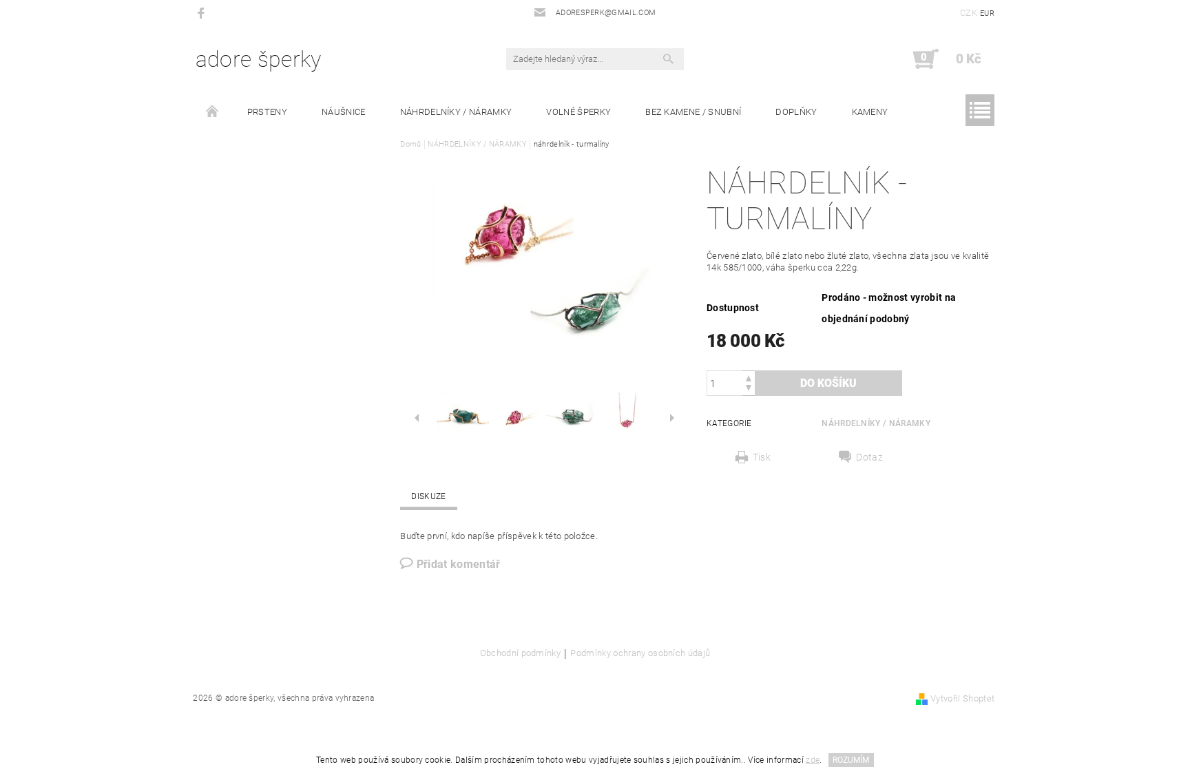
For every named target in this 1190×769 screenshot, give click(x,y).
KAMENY (870, 112)
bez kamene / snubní (693, 112)
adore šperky (259, 59)
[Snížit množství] (748, 389)
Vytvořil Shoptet (962, 698)
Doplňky (796, 112)
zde (813, 760)
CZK (968, 13)
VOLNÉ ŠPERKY (578, 112)
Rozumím (851, 760)
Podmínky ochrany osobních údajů (640, 653)
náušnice (344, 112)
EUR (987, 13)
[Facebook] (203, 13)
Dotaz (869, 457)
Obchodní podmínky (520, 653)
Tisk (762, 457)
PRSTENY (267, 112)
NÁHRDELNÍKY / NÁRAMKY (456, 112)
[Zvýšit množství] (748, 376)
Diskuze (428, 496)
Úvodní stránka (213, 112)
